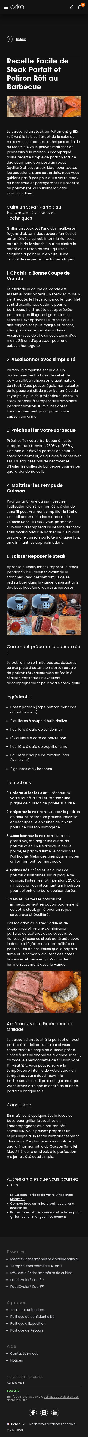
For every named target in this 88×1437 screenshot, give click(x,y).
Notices (16, 1360)
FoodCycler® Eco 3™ (27, 1286)
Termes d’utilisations (27, 1309)
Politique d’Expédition (27, 1323)
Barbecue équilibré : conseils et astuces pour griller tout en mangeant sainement (45, 1214)
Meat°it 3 (20, 146)
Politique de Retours (26, 1330)
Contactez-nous (24, 1353)
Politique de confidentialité (32, 1316)
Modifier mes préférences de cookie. (52, 1424)
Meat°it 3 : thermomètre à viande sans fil (44, 1259)
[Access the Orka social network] (33, 1412)
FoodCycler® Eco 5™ (27, 1279)
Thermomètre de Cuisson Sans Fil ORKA (38, 519)
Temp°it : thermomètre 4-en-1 (36, 1266)
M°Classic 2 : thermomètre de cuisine (41, 1272)
